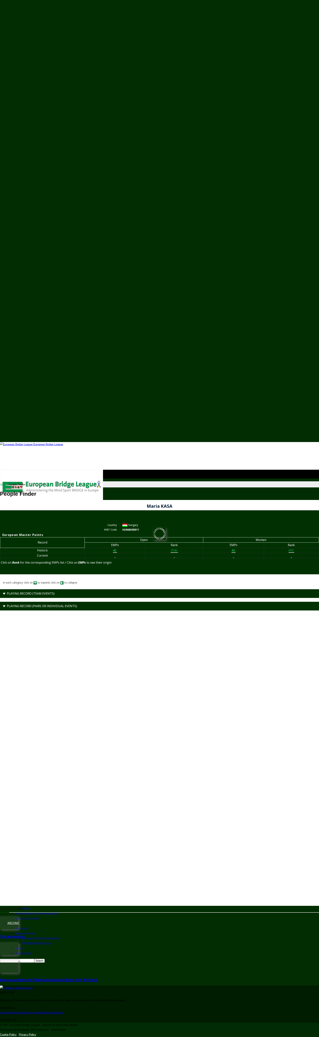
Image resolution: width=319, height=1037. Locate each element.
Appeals (19, 948)
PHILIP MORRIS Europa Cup (37, 943)
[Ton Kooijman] (9, 928)
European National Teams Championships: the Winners (48, 980)
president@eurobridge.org (48, 1012)
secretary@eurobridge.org (16, 1012)
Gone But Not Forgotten (27, 918)
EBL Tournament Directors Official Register (37, 913)
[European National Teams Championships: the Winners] (9, 971)
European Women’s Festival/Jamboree (41, 938)
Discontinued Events (25, 933)
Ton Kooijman (12, 936)
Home (4, 484)
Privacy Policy (27, 1034)
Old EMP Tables (23, 953)
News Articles (21, 928)
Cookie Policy (8, 1034)
